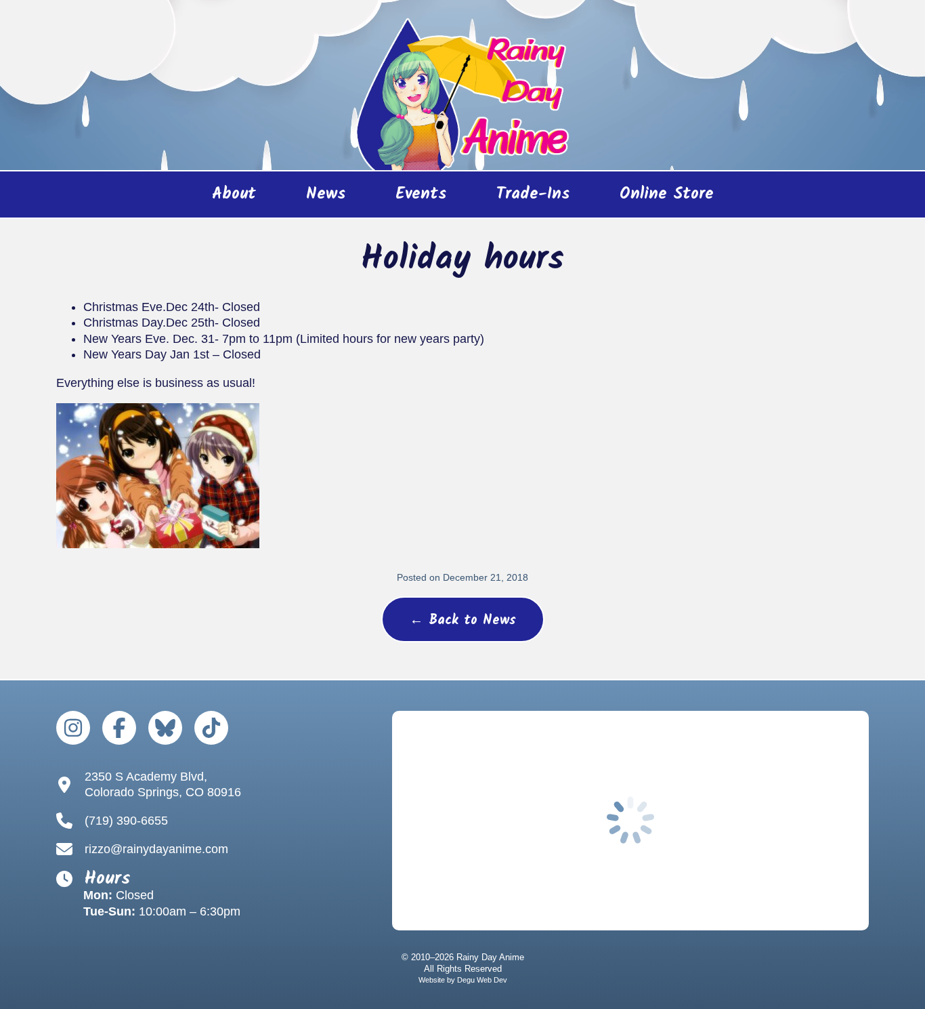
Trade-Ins (532, 194)
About (234, 194)
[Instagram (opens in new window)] (73, 728)
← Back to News (463, 621)
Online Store (654, 199)
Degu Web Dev (482, 980)
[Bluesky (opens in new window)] (165, 728)
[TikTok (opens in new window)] (211, 728)
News (325, 194)
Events (420, 194)
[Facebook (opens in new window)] (119, 728)
